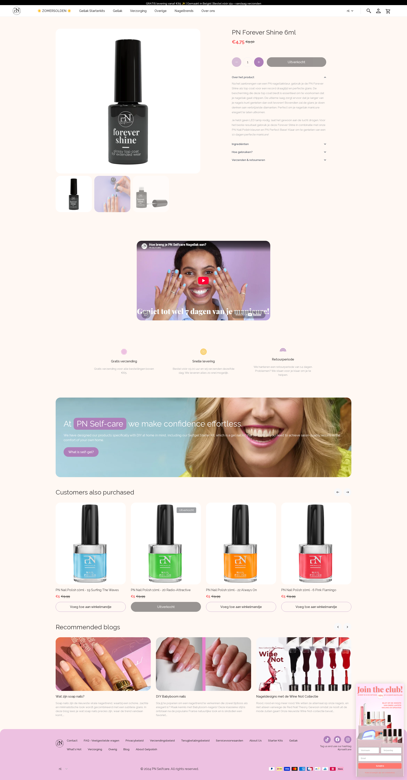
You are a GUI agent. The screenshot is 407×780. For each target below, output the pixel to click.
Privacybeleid (135, 740)
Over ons (208, 11)
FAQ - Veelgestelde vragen (101, 740)
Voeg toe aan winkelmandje (90, 607)
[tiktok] (327, 739)
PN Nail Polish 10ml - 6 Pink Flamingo (308, 590)
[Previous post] (347, 627)
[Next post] (338, 627)
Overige (160, 11)
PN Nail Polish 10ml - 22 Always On (231, 590)
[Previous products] (347, 492)
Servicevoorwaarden (229, 740)
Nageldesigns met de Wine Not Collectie (187, 696)
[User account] (378, 10)
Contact (72, 740)
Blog (126, 749)
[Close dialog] (401, 686)
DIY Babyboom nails (71, 696)
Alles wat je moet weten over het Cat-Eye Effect (292, 696)
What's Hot (74, 749)
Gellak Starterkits (92, 11)
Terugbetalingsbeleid (195, 740)
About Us (255, 740)
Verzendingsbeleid (162, 740)
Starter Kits (275, 740)
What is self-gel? (81, 452)
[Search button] (369, 10)
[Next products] (338, 492)
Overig (112, 749)
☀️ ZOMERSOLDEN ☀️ (54, 11)
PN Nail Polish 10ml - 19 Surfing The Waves (87, 590)
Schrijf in (380, 766)
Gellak (117, 11)
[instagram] (347, 739)
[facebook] (337, 739)
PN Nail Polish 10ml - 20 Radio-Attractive (161, 590)
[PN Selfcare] (17, 11)
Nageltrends (184, 11)
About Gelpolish (146, 749)
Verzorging (138, 11)
